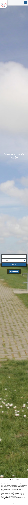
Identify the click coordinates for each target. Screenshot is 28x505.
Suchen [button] (14, 264)
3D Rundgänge (14, 271)
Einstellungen (12, 503)
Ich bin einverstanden (21, 503)
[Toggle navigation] (25, 2)
